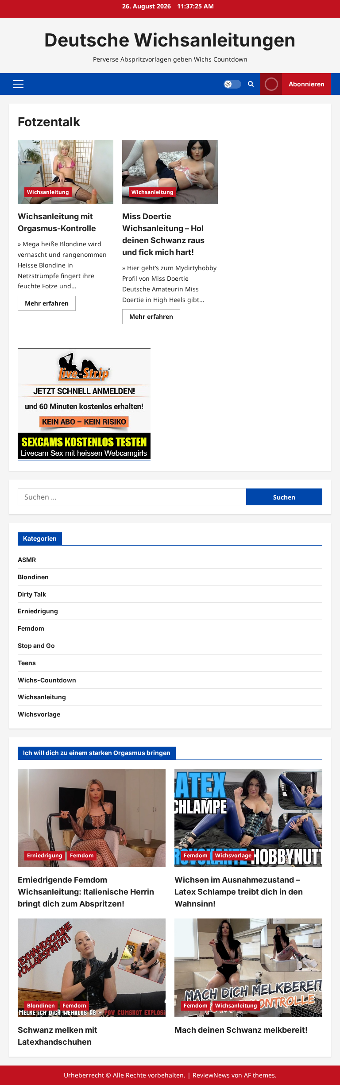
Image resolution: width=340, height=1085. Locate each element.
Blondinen (33, 577)
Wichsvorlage (39, 714)
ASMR (27, 559)
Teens (27, 662)
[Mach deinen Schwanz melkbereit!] (248, 967)
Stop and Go (36, 645)
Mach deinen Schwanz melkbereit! (241, 1030)
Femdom (31, 628)
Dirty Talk (32, 594)
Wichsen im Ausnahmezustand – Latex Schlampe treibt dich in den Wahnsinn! (238, 891)
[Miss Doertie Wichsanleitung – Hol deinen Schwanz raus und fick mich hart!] (170, 172)
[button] (18, 84)
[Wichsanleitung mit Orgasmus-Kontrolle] (65, 172)
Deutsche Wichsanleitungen (170, 40)
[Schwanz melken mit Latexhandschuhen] (92, 967)
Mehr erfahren (50, 304)
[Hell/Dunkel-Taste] (232, 84)
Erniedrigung (38, 611)
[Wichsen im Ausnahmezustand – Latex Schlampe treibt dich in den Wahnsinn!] (248, 818)
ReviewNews (211, 1075)
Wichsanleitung (48, 192)
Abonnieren (307, 84)
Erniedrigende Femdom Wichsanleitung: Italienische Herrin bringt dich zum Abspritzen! (86, 891)
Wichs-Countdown (47, 680)
